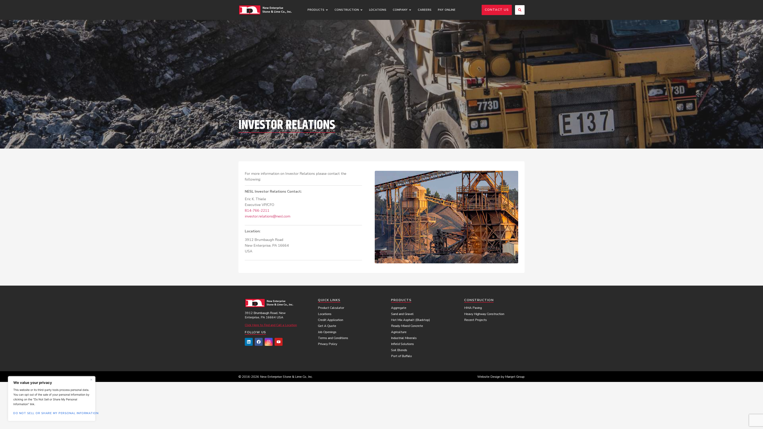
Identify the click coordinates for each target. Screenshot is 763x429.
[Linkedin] (249, 342)
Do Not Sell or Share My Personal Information (51, 413)
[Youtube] (279, 342)
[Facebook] (259, 342)
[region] (51, 398)
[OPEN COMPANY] (410, 10)
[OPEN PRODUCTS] (326, 10)
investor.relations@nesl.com (267, 216)
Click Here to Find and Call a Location (271, 325)
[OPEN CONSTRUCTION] (361, 10)
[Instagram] (269, 342)
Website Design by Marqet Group (501, 377)
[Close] (91, 379)
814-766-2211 (257, 210)
